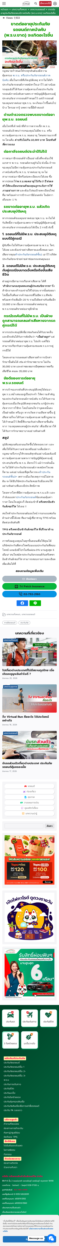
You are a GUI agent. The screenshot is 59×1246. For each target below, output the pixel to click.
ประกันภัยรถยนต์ (26, 497)
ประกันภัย (24, 622)
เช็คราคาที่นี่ (45, 3)
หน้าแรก (4, 9)
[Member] (55, 3)
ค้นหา (50, 826)
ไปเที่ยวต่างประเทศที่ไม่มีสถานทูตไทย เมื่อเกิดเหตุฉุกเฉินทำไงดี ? (28, 672)
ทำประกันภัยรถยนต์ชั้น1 (28, 254)
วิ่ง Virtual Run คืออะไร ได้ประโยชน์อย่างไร (25, 719)
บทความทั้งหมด (19, 9)
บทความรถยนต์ (37, 9)
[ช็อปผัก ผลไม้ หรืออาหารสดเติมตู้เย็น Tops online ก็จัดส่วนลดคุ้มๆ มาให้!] (29, 884)
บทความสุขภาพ (10, 686)
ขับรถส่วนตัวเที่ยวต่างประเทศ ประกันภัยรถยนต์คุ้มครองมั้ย (27, 765)
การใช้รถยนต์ (9, 622)
